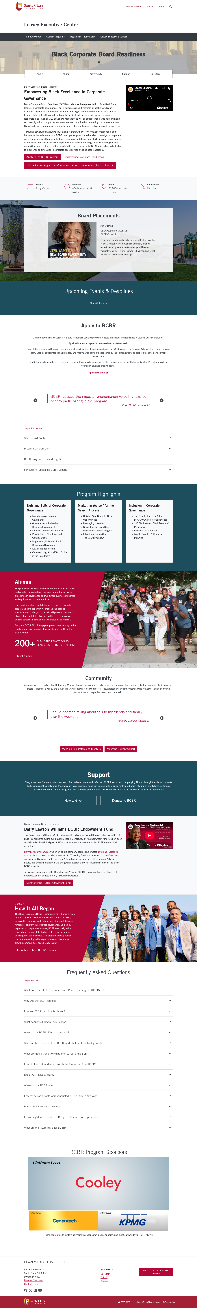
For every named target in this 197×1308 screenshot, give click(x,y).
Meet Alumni (24, 659)
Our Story (155, 73)
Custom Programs (55, 36)
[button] (170, 6)
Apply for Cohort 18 (98, 376)
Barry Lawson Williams (35, 864)
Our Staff (105, 1286)
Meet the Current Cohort (121, 761)
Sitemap (105, 1293)
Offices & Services (133, 6)
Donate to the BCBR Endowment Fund (48, 895)
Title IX (104, 1290)
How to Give (73, 813)
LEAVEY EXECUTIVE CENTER (47, 1275)
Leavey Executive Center (51, 24)
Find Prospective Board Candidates (84, 156)
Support (126, 73)
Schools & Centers (156, 6)
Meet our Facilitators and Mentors (81, 761)
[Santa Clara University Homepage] (29, 9)
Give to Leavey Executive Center (156, 1284)
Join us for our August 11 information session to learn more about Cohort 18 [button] (69, 165)
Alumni (66, 73)
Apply (40, 73)
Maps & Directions (33, 1293)
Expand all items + (33, 432)
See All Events (98, 306)
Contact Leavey (32, 1296)
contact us (56, 1247)
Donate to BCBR (124, 813)
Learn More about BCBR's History (36, 962)
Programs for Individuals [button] (83, 36)
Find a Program (34, 36)
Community (96, 73)
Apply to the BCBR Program (42, 156)
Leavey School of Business (113, 36)
